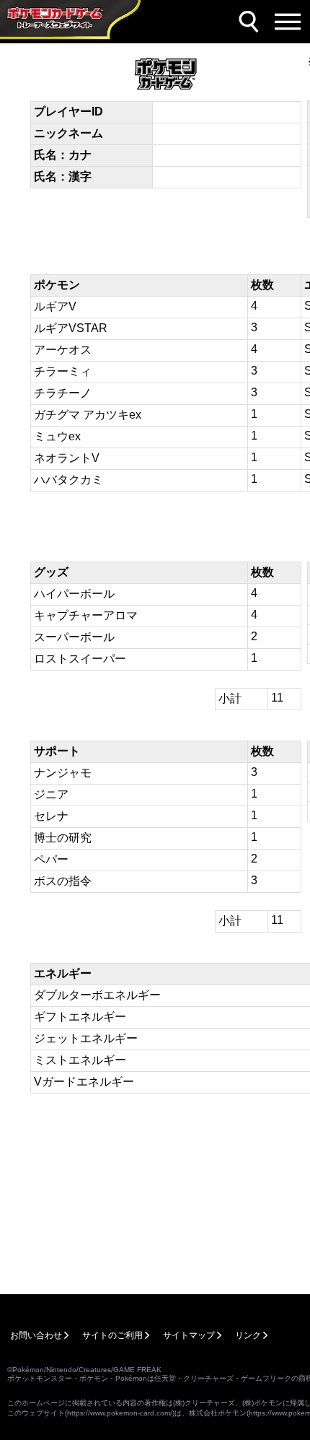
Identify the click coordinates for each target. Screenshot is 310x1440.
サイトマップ (189, 1335)
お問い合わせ (36, 1335)
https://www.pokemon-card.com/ (119, 1413)
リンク (248, 1335)
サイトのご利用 (112, 1335)
